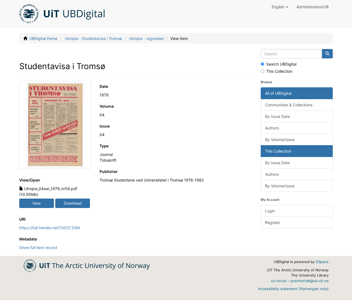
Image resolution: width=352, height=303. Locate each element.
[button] (280, 7)
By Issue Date (277, 116)
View (36, 203)
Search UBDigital (281, 64)
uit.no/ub (279, 280)
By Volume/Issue (280, 139)
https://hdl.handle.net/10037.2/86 (49, 227)
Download (73, 203)
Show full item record (38, 247)
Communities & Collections (288, 104)
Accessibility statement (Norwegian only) (293, 288)
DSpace (322, 261)
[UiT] (86, 265)
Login (270, 211)
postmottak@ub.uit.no (309, 280)
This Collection (279, 71)
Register (272, 222)
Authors (272, 128)
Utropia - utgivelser (146, 38)
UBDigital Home (43, 38)
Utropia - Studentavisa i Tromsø (93, 38)
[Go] (327, 53)
